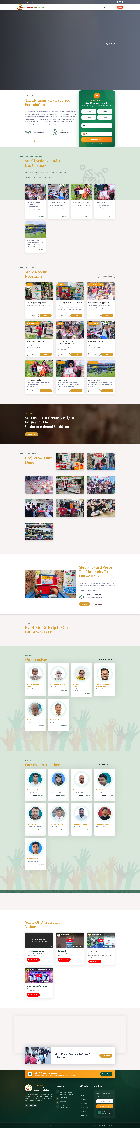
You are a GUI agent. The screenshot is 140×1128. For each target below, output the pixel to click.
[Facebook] (118, 2)
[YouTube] (120, 2)
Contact (113, 7)
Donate (120, 7)
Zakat (83, 7)
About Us (78, 7)
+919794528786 (20, 2)
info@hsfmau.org (29, 2)
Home (72, 7)
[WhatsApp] (122, 2)
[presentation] (108, 564)
